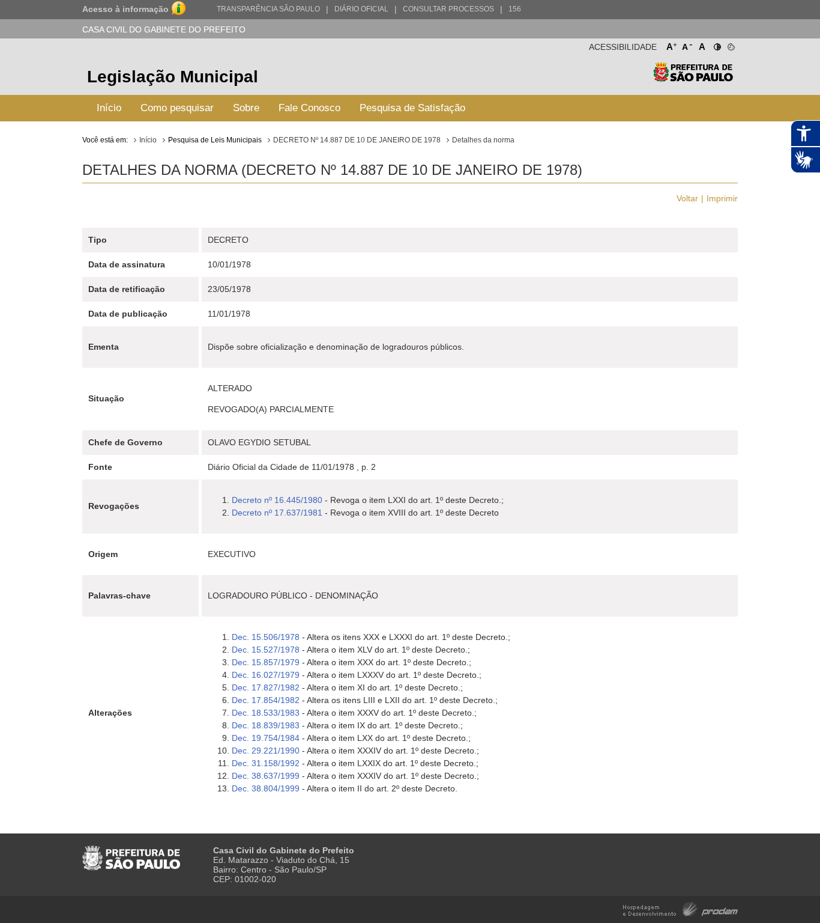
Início (109, 108)
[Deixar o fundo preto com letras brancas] (716, 44)
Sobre (246, 108)
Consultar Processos (448, 9)
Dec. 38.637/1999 (266, 776)
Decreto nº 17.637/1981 (277, 512)
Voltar (687, 198)
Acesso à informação (125, 9)
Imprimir (722, 198)
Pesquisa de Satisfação (412, 108)
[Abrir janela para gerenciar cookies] (730, 44)
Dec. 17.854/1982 (266, 700)
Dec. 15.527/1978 (266, 649)
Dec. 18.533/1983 (266, 712)
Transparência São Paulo (268, 9)
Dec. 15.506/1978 (266, 637)
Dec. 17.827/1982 (266, 687)
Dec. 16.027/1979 (266, 675)
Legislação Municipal (172, 76)
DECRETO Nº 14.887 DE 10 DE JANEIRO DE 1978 (357, 140)
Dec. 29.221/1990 (266, 750)
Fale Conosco (309, 108)
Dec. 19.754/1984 (266, 738)
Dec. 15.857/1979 (266, 662)
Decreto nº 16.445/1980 (277, 500)
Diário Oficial (361, 9)
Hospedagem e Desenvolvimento (680, 908)
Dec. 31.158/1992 (266, 763)
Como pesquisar (177, 108)
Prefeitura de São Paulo (693, 78)
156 (514, 9)
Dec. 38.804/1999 (266, 788)
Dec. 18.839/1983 (266, 725)
